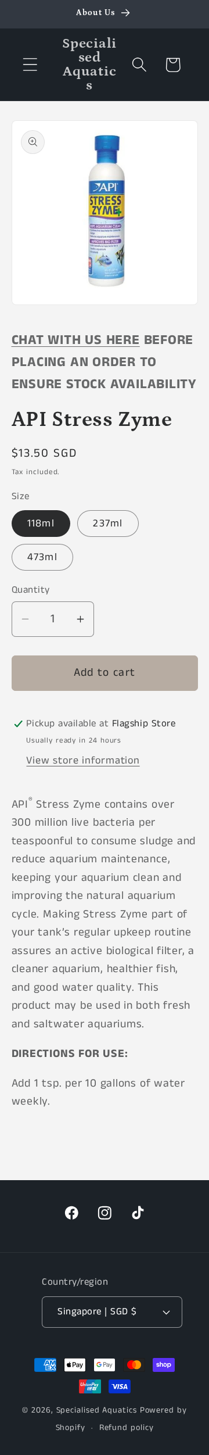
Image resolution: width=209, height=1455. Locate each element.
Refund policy (126, 1428)
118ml (41, 523)
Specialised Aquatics (96, 1410)
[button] (29, 64)
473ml (42, 557)
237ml (108, 523)
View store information (82, 760)
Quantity (31, 590)
